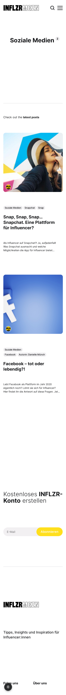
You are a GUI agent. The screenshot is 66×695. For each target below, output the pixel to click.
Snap (41, 207)
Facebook (10, 354)
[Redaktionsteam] (8, 187)
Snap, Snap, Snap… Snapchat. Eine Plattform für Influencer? (29, 222)
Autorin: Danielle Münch (32, 354)
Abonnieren (49, 532)
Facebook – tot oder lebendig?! (23, 366)
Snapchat (30, 207)
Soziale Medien (13, 207)
